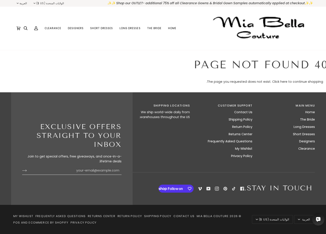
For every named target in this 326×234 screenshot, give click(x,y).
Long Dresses (304, 127)
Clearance (306, 148)
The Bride (307, 119)
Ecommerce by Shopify (48, 222)
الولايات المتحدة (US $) (50, 3)
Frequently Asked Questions (230, 141)
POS (16, 222)
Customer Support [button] (235, 105)
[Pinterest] (225, 189)
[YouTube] (208, 189)
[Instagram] (217, 189)
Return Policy (242, 127)
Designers (307, 141)
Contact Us (243, 112)
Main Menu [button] (305, 105)
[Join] (28, 170)
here (283, 81)
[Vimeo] (200, 189)
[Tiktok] (234, 189)
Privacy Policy (241, 156)
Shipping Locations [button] (171, 105)
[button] (154, 28)
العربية (23, 3)
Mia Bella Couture (213, 216)
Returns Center (240, 134)
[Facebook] (242, 189)
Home (310, 112)
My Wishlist (243, 148)
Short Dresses (304, 134)
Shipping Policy (240, 119)
